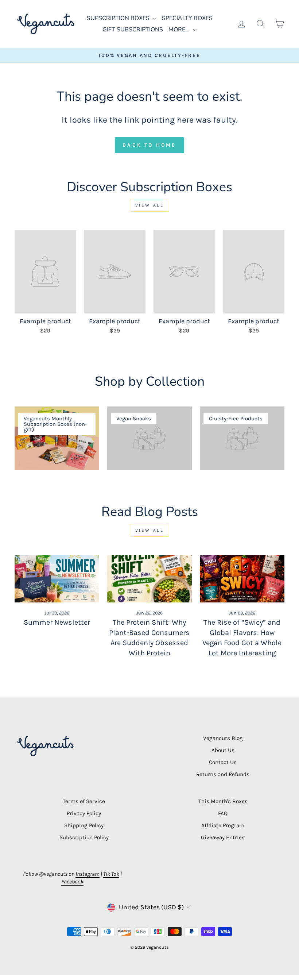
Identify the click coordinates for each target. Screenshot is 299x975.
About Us (222, 750)
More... (179, 30)
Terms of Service (84, 801)
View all (149, 205)
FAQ (223, 813)
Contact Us (223, 762)
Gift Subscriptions (132, 30)
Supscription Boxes (119, 18)
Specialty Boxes (187, 18)
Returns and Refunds (222, 774)
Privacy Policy (84, 813)
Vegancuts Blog (223, 738)
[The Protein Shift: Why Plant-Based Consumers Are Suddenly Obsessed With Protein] (149, 578)
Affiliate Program (222, 825)
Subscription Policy (84, 837)
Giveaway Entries (223, 837)
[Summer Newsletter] (57, 578)
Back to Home (149, 145)
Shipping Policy (84, 825)
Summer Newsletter (57, 622)
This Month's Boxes (223, 801)
